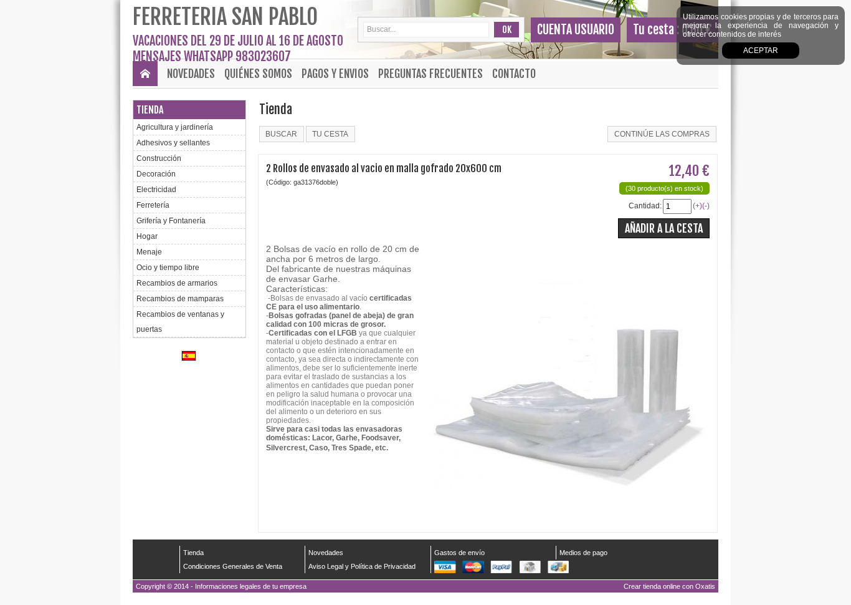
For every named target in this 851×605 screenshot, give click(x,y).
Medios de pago (583, 552)
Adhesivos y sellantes (173, 142)
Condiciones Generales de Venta (232, 566)
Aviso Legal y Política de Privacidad (362, 566)
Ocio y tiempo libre (167, 267)
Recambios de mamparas (180, 298)
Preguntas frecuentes (430, 73)
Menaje (149, 252)
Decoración (156, 174)
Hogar (147, 236)
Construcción (158, 158)
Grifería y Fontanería (171, 220)
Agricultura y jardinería (174, 127)
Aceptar (760, 50)
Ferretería (152, 205)
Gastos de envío (459, 552)
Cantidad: (645, 205)
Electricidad (156, 189)
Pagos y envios (335, 73)
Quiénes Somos (258, 73)
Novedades (191, 73)
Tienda (149, 110)
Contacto (514, 73)
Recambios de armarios (176, 283)
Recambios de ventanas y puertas (180, 322)
